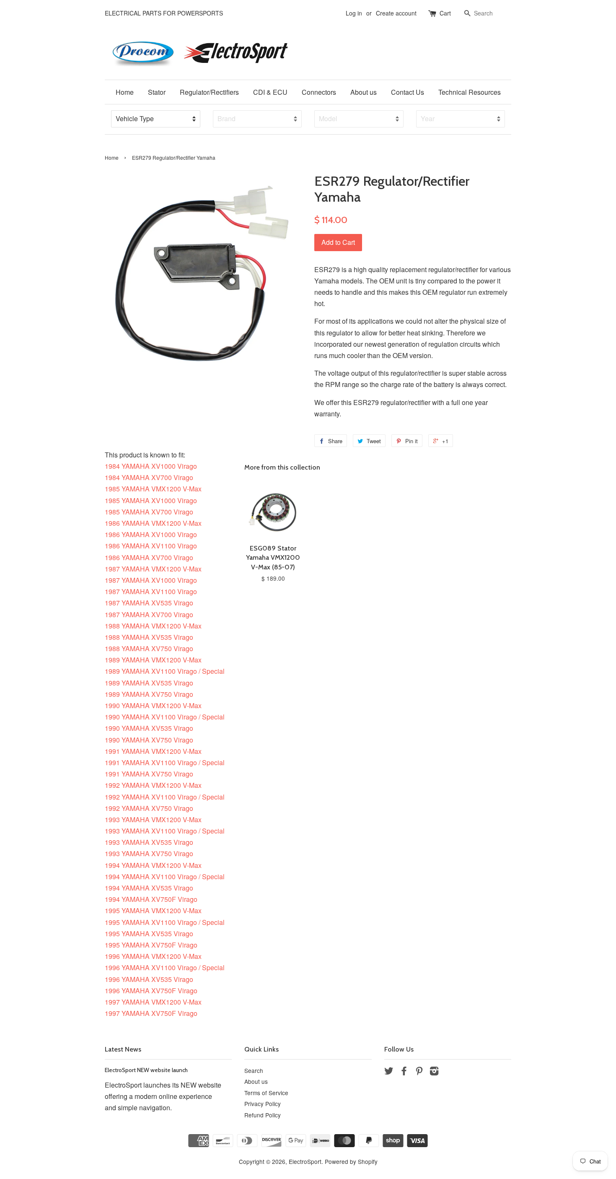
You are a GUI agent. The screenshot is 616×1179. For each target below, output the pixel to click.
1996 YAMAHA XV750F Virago (151, 990)
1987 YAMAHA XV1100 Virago (151, 591)
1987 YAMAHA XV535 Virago (149, 603)
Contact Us (407, 92)
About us (363, 92)
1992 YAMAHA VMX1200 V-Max (153, 785)
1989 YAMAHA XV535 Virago (149, 683)
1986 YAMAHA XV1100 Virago (151, 546)
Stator (157, 92)
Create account (396, 13)
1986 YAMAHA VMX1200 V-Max (153, 523)
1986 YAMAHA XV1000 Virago (151, 534)
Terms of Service (266, 1092)
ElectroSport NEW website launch (146, 1070)
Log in (354, 13)
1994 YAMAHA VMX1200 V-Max (153, 865)
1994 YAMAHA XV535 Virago (149, 888)
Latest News (123, 1049)
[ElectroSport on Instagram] (434, 1072)
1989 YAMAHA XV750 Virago (149, 694)
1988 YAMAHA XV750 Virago (149, 648)
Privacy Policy (262, 1103)
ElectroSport (305, 1161)
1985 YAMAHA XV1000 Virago (151, 500)
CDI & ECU (270, 92)
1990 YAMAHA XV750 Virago (149, 740)
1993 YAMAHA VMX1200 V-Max (153, 819)
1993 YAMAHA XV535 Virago (149, 842)
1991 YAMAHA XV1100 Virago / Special (165, 762)
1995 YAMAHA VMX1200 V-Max (153, 910)
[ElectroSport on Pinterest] (419, 1072)
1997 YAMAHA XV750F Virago (151, 1013)
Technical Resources (469, 92)
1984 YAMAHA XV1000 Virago (151, 466)
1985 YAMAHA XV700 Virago (149, 512)
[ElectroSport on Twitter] (388, 1072)
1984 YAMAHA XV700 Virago (149, 477)
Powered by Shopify (351, 1161)
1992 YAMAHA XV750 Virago (149, 808)
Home (125, 92)
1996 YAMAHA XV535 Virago (149, 979)
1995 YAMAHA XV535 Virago (149, 933)
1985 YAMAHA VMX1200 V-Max (153, 488)
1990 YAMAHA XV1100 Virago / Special (165, 717)
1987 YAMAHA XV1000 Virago (151, 580)
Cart (445, 13)
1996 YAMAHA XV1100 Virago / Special (165, 967)
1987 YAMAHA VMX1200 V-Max (153, 569)
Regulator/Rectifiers (209, 92)
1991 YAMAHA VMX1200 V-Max (153, 751)
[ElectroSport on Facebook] (404, 1072)
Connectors (319, 92)
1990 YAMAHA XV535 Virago (149, 728)
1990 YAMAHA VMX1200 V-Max (153, 705)
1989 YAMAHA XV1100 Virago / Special (165, 671)
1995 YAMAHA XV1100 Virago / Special (165, 922)
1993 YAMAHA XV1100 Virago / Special (165, 831)
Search (253, 1070)
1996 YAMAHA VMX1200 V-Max (153, 956)
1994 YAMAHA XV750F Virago (151, 899)
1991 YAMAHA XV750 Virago (149, 774)
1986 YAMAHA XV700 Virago (149, 557)
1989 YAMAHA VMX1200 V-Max (153, 660)
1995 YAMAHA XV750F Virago (151, 945)
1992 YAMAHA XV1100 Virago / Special (165, 797)
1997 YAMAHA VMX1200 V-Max (153, 1002)
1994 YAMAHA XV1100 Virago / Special (165, 876)
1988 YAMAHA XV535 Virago (149, 637)
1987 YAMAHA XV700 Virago (149, 614)
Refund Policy (262, 1115)
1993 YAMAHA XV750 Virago (149, 853)
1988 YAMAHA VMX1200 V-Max (153, 626)
